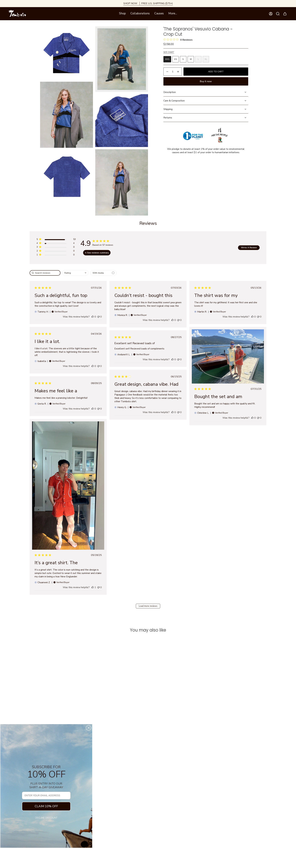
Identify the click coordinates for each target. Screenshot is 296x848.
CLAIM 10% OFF (46, 806)
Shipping (168, 109)
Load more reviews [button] (148, 606)
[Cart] (284, 13)
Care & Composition (174, 100)
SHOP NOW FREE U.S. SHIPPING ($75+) (148, 3)
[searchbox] (45, 273)
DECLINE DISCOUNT (46, 817)
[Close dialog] (88, 727)
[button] (122, 13)
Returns (167, 117)
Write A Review (249, 247)
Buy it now (206, 81)
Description (169, 92)
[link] (56, 255)
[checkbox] (103, 273)
